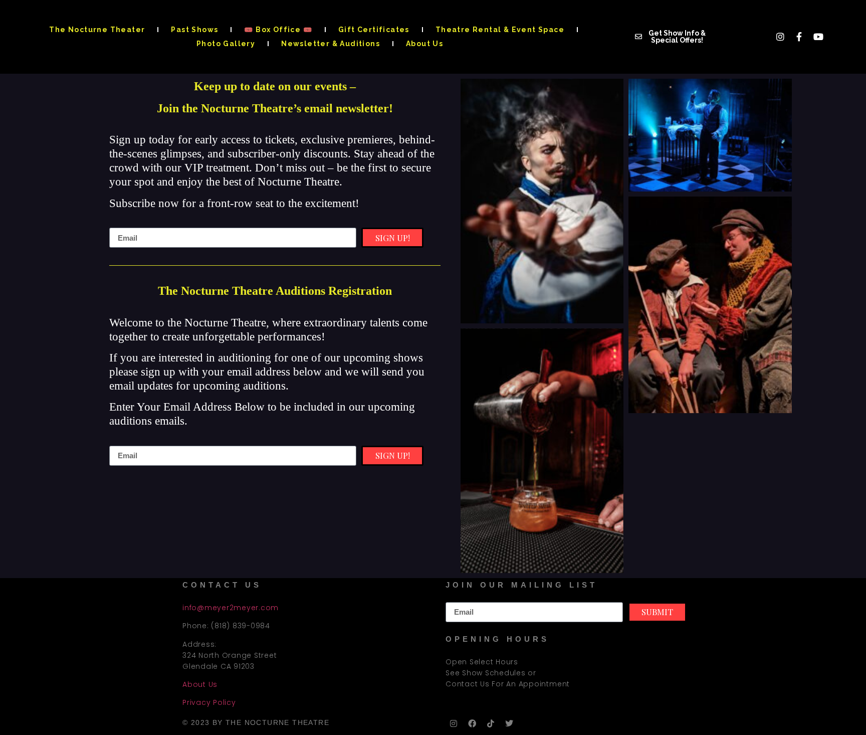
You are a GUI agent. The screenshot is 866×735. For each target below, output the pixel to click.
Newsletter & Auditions (330, 44)
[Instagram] (780, 36)
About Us (424, 44)
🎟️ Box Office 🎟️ (278, 30)
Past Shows (194, 30)
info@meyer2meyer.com (230, 608)
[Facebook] (472, 723)
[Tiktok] (491, 723)
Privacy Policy (209, 702)
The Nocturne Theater (97, 30)
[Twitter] (509, 723)
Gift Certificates (373, 30)
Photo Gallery (225, 44)
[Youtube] (818, 36)
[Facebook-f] (799, 36)
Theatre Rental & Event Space (500, 30)
